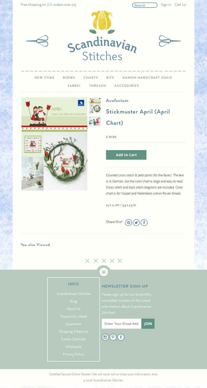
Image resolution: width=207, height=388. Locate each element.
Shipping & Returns (73, 332)
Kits (110, 77)
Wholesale (73, 347)
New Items (45, 77)
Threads (97, 85)
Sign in (166, 5)
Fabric (74, 85)
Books (69, 77)
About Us (74, 309)
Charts (91, 77)
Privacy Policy (73, 354)
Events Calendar (73, 339)
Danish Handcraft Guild (147, 77)
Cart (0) (180, 5)
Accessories (126, 85)
